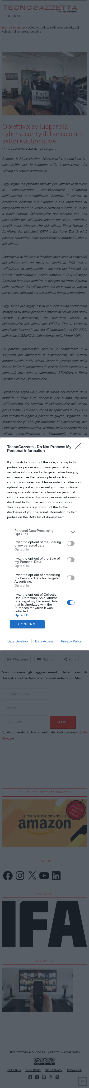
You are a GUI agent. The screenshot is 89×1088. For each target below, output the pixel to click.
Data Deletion (17, 641)
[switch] (71, 543)
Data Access (44, 641)
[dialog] (44, 544)
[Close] (79, 447)
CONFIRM (27, 624)
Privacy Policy (71, 641)
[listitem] (44, 532)
